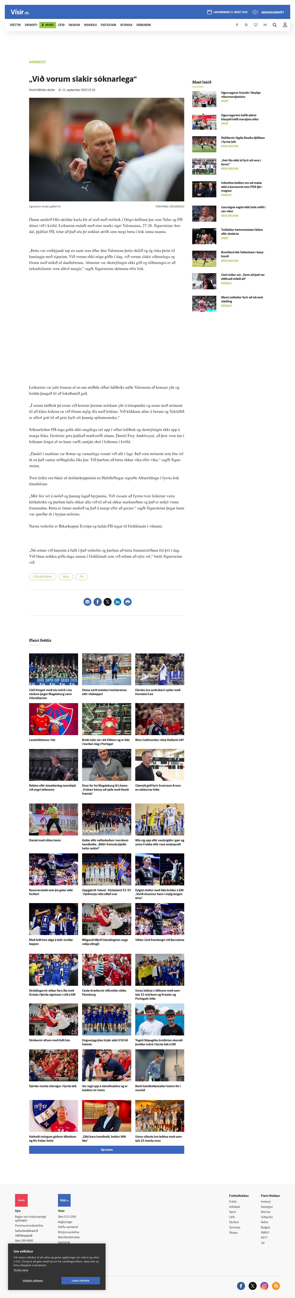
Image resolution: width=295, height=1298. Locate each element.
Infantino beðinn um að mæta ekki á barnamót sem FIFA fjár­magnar (241, 187)
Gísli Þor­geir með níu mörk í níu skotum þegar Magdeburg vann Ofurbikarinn (50, 694)
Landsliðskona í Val (42, 740)
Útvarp (233, 1232)
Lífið (232, 1217)
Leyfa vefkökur (81, 1280)
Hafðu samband (68, 1227)
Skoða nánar (21, 1270)
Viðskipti (234, 1207)
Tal (262, 1243)
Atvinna (265, 1212)
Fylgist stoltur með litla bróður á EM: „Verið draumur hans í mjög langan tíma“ (159, 894)
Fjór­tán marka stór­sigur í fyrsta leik (52, 1086)
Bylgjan (265, 1227)
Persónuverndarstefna (29, 1225)
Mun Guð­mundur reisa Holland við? (159, 740)
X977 (264, 1237)
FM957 (265, 1232)
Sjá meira (107, 1150)
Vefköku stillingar (33, 1280)
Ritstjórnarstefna (68, 1232)
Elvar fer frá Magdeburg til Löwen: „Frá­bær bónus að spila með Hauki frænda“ (105, 789)
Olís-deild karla (42, 576)
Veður (264, 1222)
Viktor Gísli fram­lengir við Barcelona (159, 940)
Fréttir (233, 1201)
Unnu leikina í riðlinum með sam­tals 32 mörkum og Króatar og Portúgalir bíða (158, 994)
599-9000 (27, 1240)
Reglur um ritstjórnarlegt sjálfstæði (30, 1219)
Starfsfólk (64, 1242)
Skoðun (234, 1222)
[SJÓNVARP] (255, 25)
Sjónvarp (234, 1227)
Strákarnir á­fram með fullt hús (49, 1040)
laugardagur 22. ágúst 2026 (230, 12)
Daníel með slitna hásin (45, 840)
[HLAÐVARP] (246, 25)
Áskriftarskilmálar (69, 1237)
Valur (66, 576)
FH (81, 576)
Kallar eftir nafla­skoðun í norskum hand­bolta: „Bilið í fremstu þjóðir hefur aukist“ (105, 844)
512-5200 (70, 1217)
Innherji (266, 1201)
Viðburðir (267, 1217)
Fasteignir (267, 1207)
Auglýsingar (65, 1222)
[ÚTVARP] (265, 25)
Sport (232, 1212)
